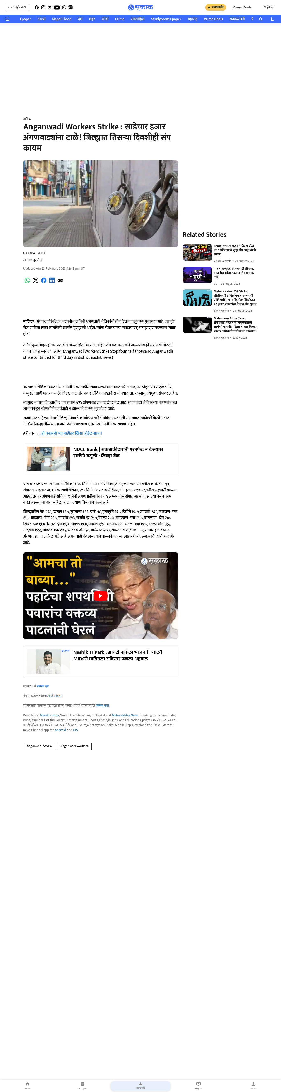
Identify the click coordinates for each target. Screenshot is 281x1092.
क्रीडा (105, 19)
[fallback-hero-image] (197, 252)
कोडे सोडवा (55, 696)
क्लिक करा (102, 705)
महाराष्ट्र (192, 19)
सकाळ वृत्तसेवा (33, 260)
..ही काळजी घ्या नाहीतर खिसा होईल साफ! (70, 433)
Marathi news (49, 715)
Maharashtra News (125, 715)
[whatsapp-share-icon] (27, 282)
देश (80, 19)
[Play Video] (100, 596)
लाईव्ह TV (198, 1088)
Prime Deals (242, 7)
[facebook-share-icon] (44, 282)
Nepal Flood (61, 19)
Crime (119, 19)
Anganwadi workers (74, 746)
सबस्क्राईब (217, 7)
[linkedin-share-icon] (52, 282)
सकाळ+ (253, 1088)
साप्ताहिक (138, 19)
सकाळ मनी (237, 19)
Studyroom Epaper (166, 19)
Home (27, 1088)
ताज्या (42, 19)
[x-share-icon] (35, 282)
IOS (75, 730)
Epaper (25, 19)
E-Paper (82, 1088)
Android (60, 730)
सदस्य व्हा (43, 686)
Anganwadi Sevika (39, 746)
